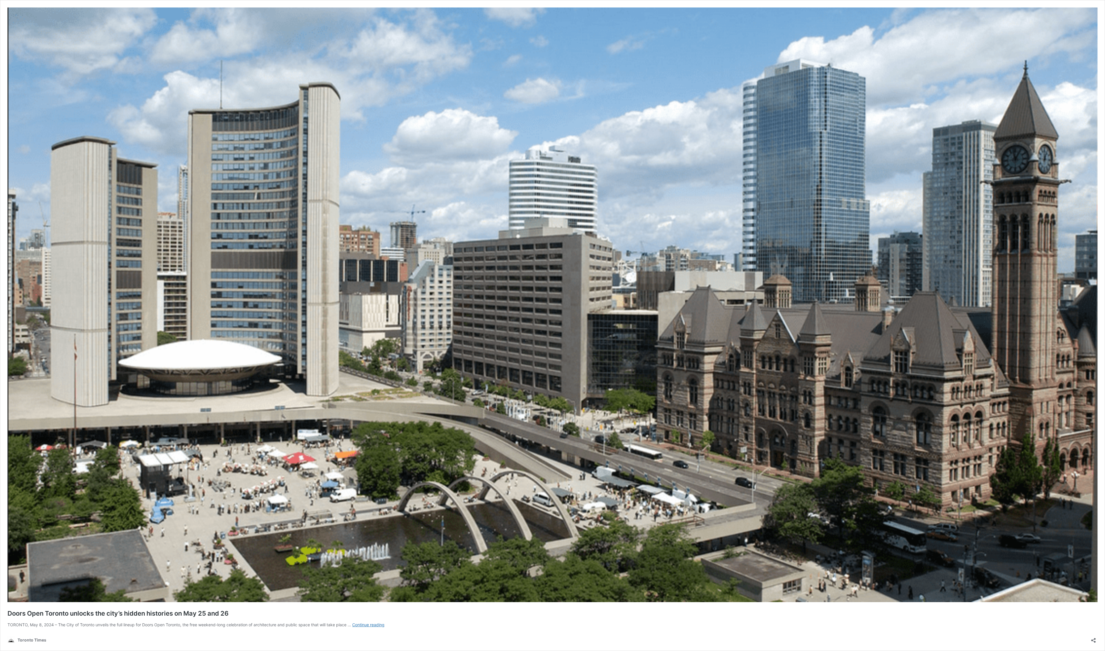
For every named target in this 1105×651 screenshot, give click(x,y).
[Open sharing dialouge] (1093, 638)
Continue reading (368, 624)
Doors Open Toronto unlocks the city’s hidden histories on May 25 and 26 (117, 613)
